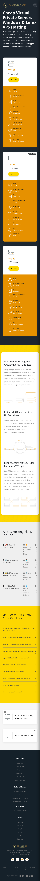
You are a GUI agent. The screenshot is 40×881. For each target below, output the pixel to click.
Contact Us (20, 825)
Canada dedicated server (20, 798)
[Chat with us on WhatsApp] (27, 859)
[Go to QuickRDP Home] (11, 5)
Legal (20, 829)
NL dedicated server (20, 791)
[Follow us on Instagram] (17, 859)
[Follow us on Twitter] (22, 859)
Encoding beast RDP (20, 770)
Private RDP (20, 777)
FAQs (20, 832)
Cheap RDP (20, 763)
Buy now (13, 80)
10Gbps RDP (20, 773)
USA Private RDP (20, 780)
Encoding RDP (20, 766)
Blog (20, 836)
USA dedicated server (20, 802)
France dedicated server (20, 795)
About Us (20, 822)
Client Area (20, 839)
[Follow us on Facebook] (12, 859)
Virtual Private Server (20, 810)
